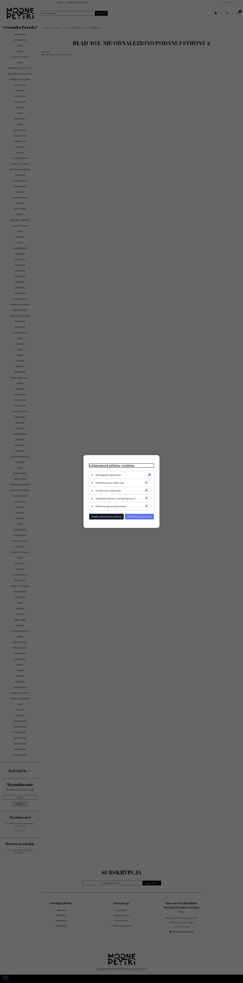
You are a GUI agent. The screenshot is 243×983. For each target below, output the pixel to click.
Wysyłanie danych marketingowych (115, 498)
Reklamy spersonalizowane (110, 506)
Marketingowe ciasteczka (109, 483)
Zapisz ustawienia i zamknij (106, 516)
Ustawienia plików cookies (111, 466)
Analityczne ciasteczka (108, 490)
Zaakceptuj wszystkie (139, 516)
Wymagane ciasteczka (108, 475)
